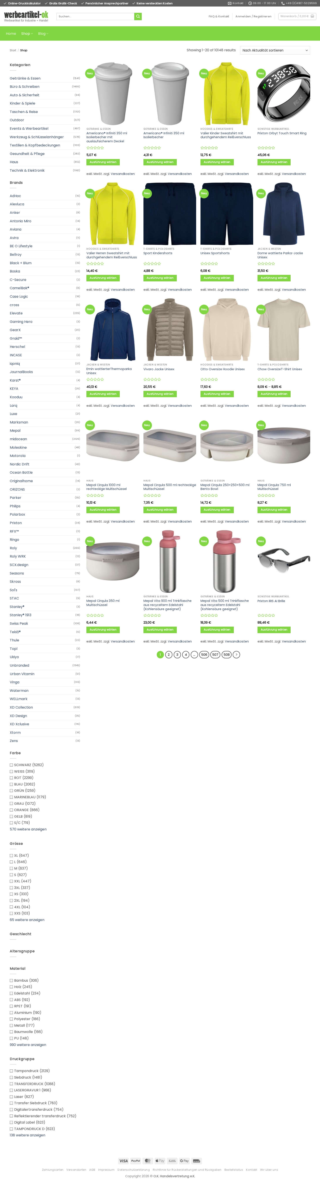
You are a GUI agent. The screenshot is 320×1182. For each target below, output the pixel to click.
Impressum (106, 1170)
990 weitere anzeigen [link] (28, 1044)
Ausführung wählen (103, 162)
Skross (15, 581)
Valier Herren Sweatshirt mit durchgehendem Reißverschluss (111, 255)
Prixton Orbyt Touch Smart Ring (282, 133)
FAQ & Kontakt (219, 16)
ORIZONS (17, 489)
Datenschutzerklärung (134, 1170)
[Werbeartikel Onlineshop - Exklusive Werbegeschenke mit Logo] (26, 16)
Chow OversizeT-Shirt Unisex (280, 369)
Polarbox (17, 514)
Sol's (13, 590)
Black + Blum (21, 263)
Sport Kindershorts (157, 253)
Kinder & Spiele (22, 103)
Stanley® (17, 606)
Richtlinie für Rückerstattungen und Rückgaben (187, 1170)
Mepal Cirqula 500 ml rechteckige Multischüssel (169, 487)
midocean (18, 439)
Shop (25, 34)
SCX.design (19, 564)
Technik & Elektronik (27, 170)
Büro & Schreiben (24, 86)
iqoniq (15, 363)
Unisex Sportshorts (215, 253)
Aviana (15, 229)
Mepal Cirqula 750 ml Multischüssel (274, 487)
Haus (14, 161)
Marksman (19, 422)
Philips (15, 506)
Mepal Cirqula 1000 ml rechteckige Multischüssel (106, 487)
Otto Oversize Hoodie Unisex (222, 369)
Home (11, 33)
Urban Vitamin (22, 673)
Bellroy (16, 254)
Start (13, 50)
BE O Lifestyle (21, 246)
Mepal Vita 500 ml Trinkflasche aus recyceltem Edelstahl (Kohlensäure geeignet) (224, 605)
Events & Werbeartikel (29, 128)
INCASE (16, 355)
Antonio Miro (20, 221)
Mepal (15, 430)
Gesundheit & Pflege (27, 153)
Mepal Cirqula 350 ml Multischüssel (103, 603)
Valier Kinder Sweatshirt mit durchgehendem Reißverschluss (225, 135)
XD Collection (21, 707)
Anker (15, 212)
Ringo (14, 539)
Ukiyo (14, 656)
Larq (13, 405)
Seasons (17, 573)
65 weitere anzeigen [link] (27, 919)
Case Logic (19, 296)
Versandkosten (123, 174)
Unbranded (19, 665)
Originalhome (21, 480)
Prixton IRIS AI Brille (271, 601)
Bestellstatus (233, 1170)
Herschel (17, 346)
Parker (15, 497)
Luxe (13, 413)
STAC (14, 598)
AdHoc (15, 195)
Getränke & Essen (25, 78)
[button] (253, 16)
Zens (14, 740)
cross (14, 304)
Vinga (14, 682)
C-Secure (18, 279)
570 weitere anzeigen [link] (28, 829)
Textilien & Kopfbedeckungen (35, 145)
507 (215, 654)
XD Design (18, 715)
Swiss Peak (19, 623)
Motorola (17, 455)
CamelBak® (19, 288)
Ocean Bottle (21, 472)
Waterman (19, 690)
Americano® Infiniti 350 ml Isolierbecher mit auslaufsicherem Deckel (106, 137)
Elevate (16, 313)
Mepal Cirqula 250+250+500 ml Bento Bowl (224, 487)
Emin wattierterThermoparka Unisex (109, 371)
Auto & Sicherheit (24, 95)
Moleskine (18, 447)
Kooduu (16, 397)
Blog (41, 34)
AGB (92, 1170)
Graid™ (16, 338)
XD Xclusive (19, 724)
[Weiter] (236, 654)
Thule (14, 640)
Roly (13, 548)
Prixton (16, 522)
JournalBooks (21, 371)
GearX (15, 329)
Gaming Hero (21, 321)
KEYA (14, 388)
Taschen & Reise (24, 111)
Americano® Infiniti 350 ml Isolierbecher (163, 135)
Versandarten (76, 1170)
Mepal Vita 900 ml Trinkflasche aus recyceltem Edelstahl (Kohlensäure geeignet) (167, 605)
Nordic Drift (19, 464)
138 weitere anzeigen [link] (27, 1135)
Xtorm (15, 732)
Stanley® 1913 (20, 615)
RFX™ (14, 531)
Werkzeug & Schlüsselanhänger (37, 136)
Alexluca (17, 204)
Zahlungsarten (53, 1170)
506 (204, 654)
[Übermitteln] (138, 16)
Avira (14, 237)
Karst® (15, 380)
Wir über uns (269, 1170)
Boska (15, 271)
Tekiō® (15, 631)
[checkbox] (45, 765)
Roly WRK (18, 556)
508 (227, 654)
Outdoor (17, 120)
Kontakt (251, 1170)
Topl (13, 648)
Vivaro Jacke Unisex (158, 369)
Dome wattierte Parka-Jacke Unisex (280, 255)
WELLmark (18, 698)
